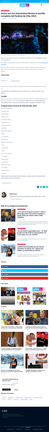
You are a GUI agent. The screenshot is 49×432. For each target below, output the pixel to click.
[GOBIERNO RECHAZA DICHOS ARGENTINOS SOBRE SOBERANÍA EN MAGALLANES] (24, 296)
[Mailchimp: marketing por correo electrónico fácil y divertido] (16, 390)
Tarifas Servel (19, 429)
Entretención (22, 206)
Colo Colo (4, 397)
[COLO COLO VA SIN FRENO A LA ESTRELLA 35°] (39, 296)
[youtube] (44, 1)
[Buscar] (44, 5)
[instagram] (42, 1)
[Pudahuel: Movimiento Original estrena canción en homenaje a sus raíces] (36, 361)
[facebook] (39, 1)
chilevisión (9, 399)
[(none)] (4, 194)
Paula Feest (4, 18)
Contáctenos (27, 429)
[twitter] (41, 1)
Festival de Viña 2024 (6, 183)
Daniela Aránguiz (24, 399)
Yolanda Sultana (28, 397)
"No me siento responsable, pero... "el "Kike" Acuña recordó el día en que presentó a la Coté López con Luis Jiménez (32, 233)
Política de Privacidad (37, 429)
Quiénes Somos (10, 429)
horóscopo (16, 399)
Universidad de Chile (37, 397)
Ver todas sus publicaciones (16, 198)
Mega (31, 399)
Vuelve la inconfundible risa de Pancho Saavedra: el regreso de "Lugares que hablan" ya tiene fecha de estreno (30, 248)
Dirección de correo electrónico (9, 384)
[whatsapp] (47, 187)
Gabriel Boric (11, 397)
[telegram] (46, 1)
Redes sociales (19, 397)
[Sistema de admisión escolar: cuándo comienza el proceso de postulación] (8, 296)
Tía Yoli (3, 399)
